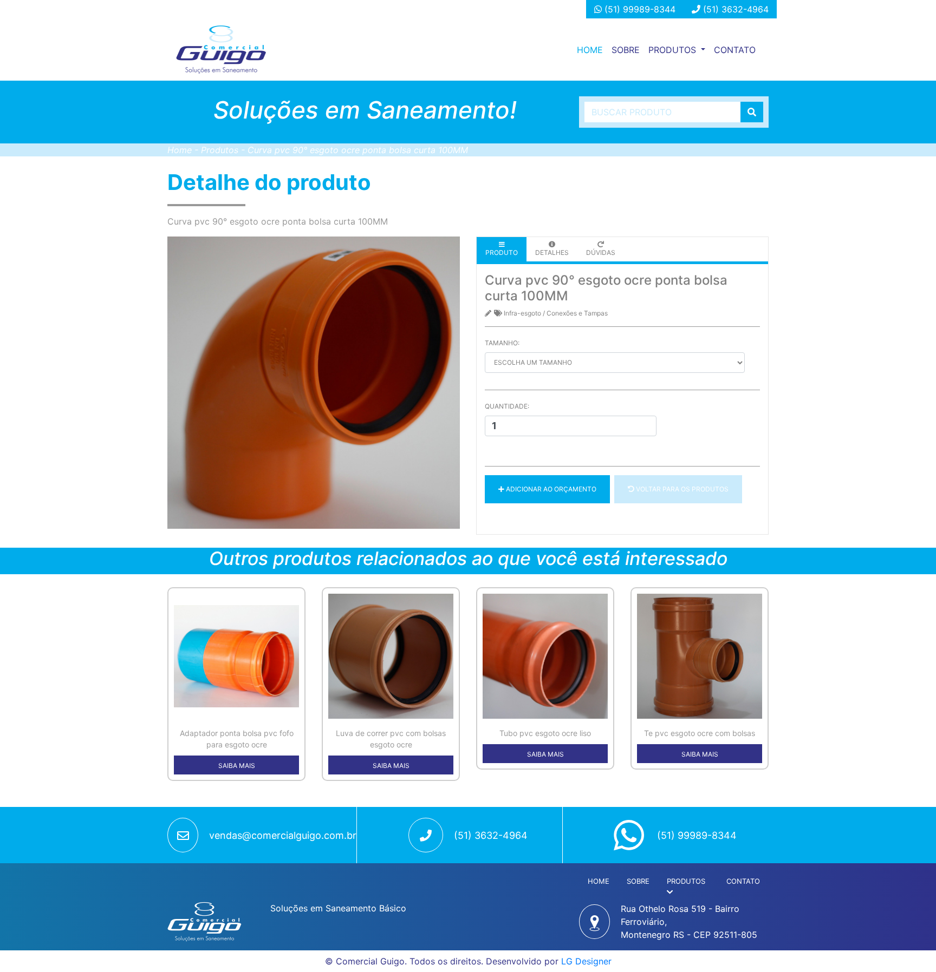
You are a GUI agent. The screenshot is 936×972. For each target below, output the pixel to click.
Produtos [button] (673, 49)
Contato (735, 49)
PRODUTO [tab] (501, 252)
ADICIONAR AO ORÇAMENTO (550, 489)
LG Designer (586, 961)
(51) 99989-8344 (638, 9)
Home (592, 49)
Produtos (219, 150)
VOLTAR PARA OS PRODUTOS (681, 489)
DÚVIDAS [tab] (600, 252)
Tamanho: (502, 343)
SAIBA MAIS (236, 765)
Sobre (626, 49)
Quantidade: (507, 406)
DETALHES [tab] (552, 252)
